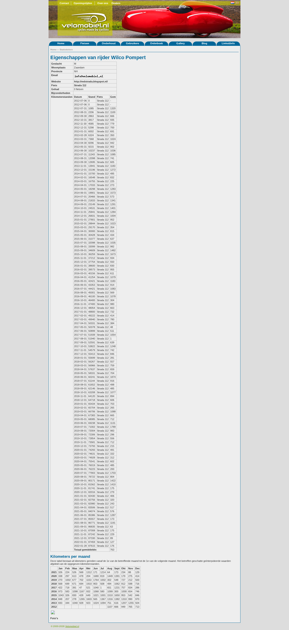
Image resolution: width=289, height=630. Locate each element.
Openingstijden (83, 3)
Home (60, 43)
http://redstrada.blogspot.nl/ (91, 81)
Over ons (102, 3)
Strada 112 (80, 85)
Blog (204, 43)
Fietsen (84, 43)
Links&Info (228, 43)
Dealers (116, 3)
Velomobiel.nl (72, 626)
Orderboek (156, 43)
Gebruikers (132, 43)
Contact (64, 3)
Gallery (180, 43)
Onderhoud (109, 43)
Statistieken (66, 49)
